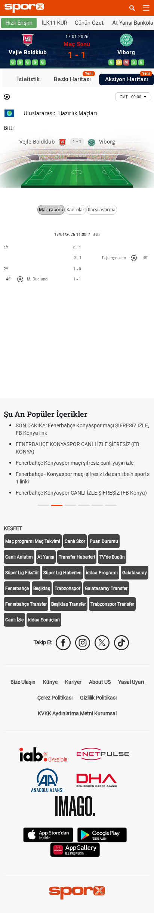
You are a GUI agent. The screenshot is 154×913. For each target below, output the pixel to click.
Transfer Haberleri (77, 557)
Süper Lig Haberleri (62, 572)
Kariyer (73, 682)
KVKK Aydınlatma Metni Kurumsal (77, 713)
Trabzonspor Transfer (112, 604)
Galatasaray (134, 572)
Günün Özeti (90, 22)
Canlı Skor (75, 541)
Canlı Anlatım (19, 557)
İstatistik (28, 79)
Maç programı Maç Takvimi (32, 541)
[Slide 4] (97, 505)
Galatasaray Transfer (106, 588)
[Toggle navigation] (146, 7)
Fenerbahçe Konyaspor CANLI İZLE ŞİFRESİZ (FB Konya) (81, 493)
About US (100, 682)
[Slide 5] (110, 505)
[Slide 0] (43, 505)
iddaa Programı (102, 572)
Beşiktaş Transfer (68, 604)
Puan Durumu (104, 541)
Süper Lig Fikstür (22, 572)
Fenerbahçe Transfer (26, 604)
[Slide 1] (56, 505)
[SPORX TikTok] (121, 642)
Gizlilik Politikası (98, 698)
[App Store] (48, 834)
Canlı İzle (14, 619)
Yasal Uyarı (131, 682)
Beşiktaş (41, 588)
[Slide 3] (83, 505)
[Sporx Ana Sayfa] (25, 8)
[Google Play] (102, 834)
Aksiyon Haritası (127, 78)
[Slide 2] (70, 505)
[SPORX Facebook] (63, 642)
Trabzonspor (67, 588)
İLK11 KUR (54, 22)
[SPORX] (77, 893)
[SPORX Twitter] (102, 642)
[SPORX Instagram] (82, 642)
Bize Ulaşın (23, 682)
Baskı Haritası (73, 78)
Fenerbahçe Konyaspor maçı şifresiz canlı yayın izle (74, 463)
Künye (50, 682)
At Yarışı (45, 557)
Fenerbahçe (17, 588)
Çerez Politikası (55, 698)
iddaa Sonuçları (44, 619)
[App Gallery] (75, 849)
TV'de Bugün (112, 557)
